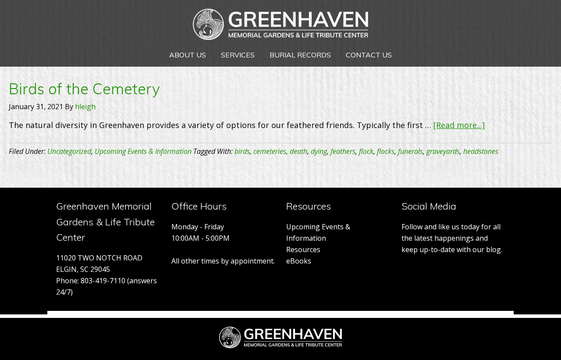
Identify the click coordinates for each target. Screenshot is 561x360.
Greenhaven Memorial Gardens (280, 26)
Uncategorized (69, 151)
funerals (410, 151)
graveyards (443, 151)
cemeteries (269, 151)
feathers (342, 151)
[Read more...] (459, 125)
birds (242, 151)
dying (319, 151)
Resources (303, 249)
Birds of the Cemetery (84, 88)
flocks (385, 151)
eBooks (298, 261)
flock (366, 151)
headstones (480, 151)
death (298, 151)
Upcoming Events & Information (143, 151)
